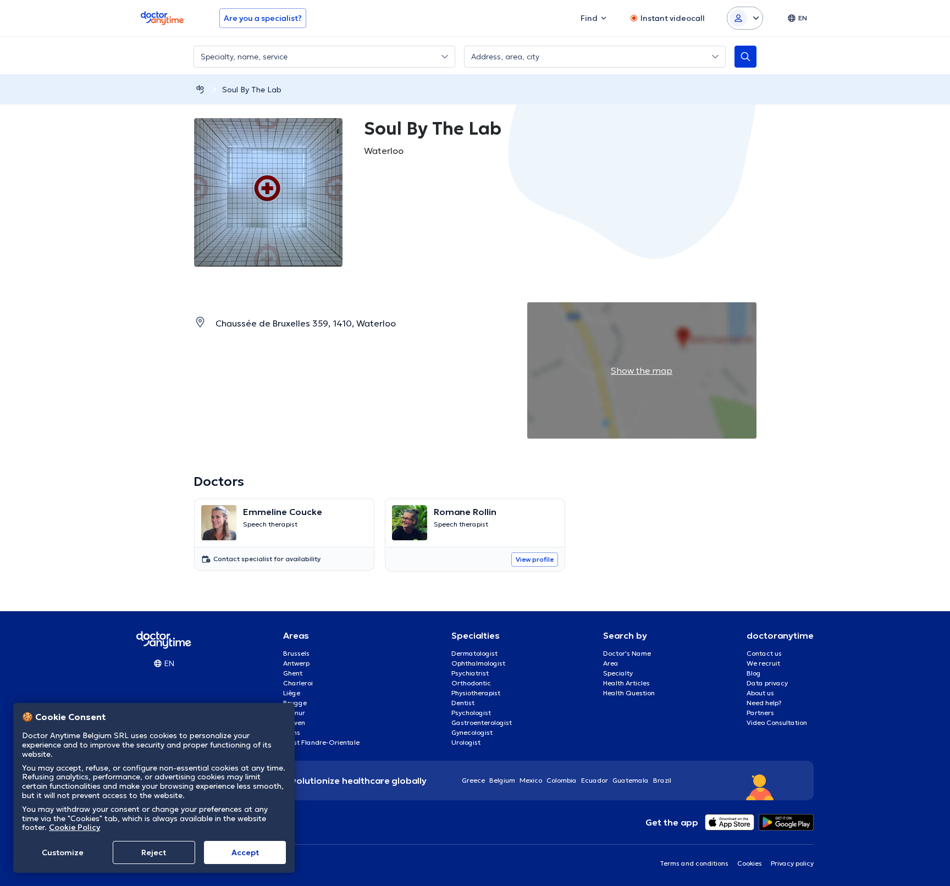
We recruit (763, 663)
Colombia (561, 780)
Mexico (531, 780)
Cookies (749, 863)
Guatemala (630, 780)
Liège (291, 693)
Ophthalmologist (478, 663)
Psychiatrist (470, 673)
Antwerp (296, 663)
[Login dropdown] (745, 18)
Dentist (462, 703)
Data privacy (767, 683)
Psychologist (471, 712)
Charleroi (298, 683)
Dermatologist (474, 653)
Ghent (292, 673)
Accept (245, 852)
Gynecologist (472, 732)
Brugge (295, 703)
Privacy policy (792, 863)
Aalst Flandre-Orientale (321, 742)
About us (760, 693)
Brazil (662, 780)
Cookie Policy (74, 827)
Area (610, 663)
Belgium (502, 780)
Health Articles (626, 683)
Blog (754, 673)
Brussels (296, 653)
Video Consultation (777, 722)
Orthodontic (471, 683)
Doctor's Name (627, 653)
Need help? (764, 703)
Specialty (618, 673)
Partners (760, 712)
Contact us (764, 653)
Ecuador (594, 780)
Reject (153, 852)
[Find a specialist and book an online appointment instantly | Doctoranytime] (200, 89)
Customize (63, 852)
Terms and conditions (694, 863)
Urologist (465, 742)
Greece (473, 780)
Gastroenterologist (481, 722)
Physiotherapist (475, 693)
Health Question (629, 693)
